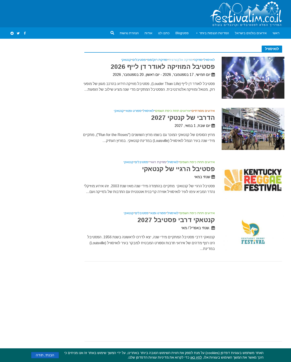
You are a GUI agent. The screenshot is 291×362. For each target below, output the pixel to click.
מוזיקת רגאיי (158, 162)
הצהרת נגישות (129, 33)
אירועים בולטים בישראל (251, 33)
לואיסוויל (209, 60)
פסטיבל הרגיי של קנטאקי (178, 168)
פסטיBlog (182, 33)
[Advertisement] (91, 13)
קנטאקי (126, 60)
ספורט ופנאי (133, 111)
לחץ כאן (196, 357)
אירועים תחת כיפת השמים (172, 111)
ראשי (276, 33)
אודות (148, 33)
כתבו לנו (164, 33)
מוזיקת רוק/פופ (157, 60)
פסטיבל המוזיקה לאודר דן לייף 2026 (163, 66)
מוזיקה (198, 60)
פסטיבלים (139, 60)
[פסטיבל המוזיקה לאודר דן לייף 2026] (253, 77)
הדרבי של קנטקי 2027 (183, 117)
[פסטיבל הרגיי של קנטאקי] (253, 180)
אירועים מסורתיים (203, 111)
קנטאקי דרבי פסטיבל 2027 (176, 219)
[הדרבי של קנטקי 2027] (253, 129)
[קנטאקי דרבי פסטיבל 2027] (253, 231)
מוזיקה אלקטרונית (181, 60)
